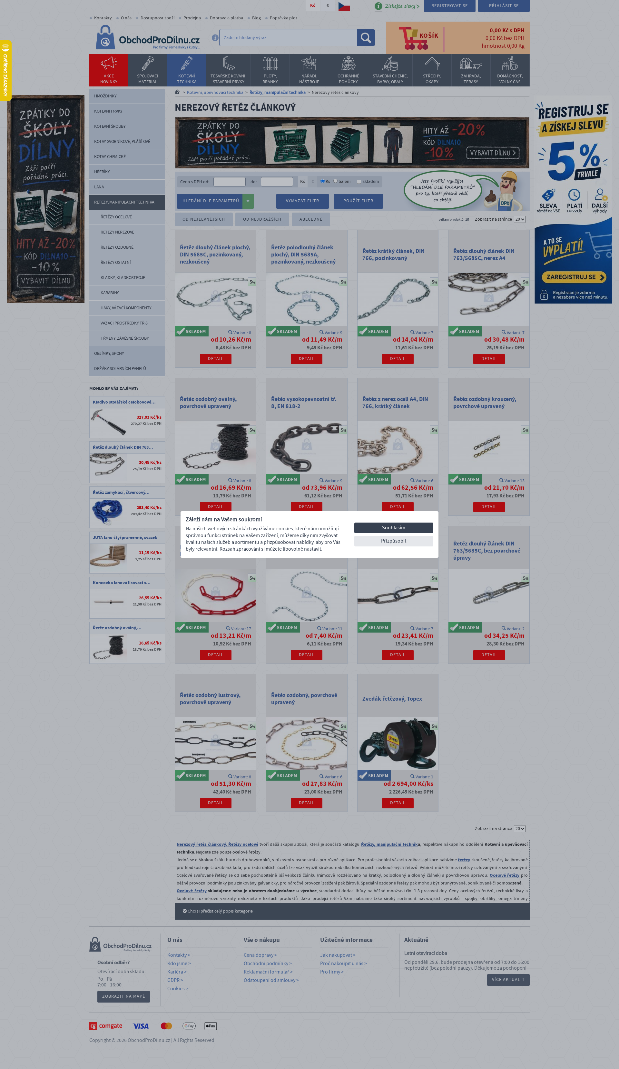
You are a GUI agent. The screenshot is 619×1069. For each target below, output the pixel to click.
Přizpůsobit (393, 541)
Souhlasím (393, 528)
